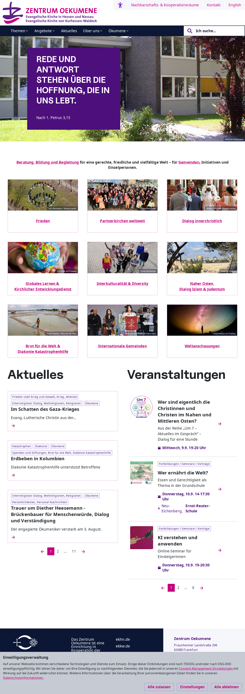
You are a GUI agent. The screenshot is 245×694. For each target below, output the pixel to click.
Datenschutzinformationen (23, 678)
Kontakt (213, 4)
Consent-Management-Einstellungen (206, 668)
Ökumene (117, 30)
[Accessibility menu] (120, 5)
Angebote (43, 30)
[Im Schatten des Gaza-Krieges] (63, 425)
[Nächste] (83, 551)
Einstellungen (192, 686)
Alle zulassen (159, 686)
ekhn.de (123, 639)
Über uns (91, 30)
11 (74, 551)
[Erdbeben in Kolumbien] (63, 475)
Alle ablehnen (226, 686)
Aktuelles (69, 30)
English (235, 4)
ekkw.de (123, 646)
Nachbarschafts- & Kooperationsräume (165, 4)
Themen (18, 30)
